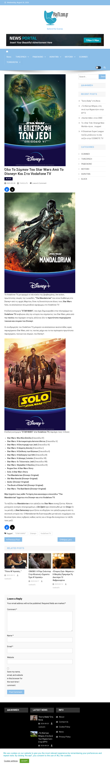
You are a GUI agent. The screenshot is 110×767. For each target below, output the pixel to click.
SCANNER (83, 57)
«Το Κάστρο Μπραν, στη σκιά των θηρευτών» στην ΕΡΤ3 (92, 109)
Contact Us (63, 722)
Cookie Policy (64, 727)
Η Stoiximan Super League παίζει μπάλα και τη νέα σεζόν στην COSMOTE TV (92, 134)
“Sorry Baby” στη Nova (90, 101)
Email (10, 646)
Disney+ (33, 533)
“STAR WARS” (20, 533)
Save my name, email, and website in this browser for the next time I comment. (15, 678)
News (9, 57)
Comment (12, 609)
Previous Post (14, 540)
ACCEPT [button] (24, 761)
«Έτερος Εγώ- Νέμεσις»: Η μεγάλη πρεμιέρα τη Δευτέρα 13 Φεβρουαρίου (63, 575)
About (61, 717)
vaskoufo (23, 183)
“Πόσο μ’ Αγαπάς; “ (13, 571)
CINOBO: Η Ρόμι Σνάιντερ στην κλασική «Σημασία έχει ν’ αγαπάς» (40, 574)
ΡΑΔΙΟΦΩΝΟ (38, 57)
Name (10, 636)
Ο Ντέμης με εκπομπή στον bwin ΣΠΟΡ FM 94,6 (67, 540)
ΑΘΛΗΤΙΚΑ (54, 57)
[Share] (7, 190)
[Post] (12, 190)
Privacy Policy (65, 737)
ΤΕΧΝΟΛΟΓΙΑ (12, 62)
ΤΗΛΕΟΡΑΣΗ (21, 57)
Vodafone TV (46, 533)
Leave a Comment (39, 183)
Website (10, 657)
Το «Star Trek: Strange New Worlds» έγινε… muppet (92, 124)
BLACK (8, 179)
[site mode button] (98, 67)
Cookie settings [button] (11, 761)
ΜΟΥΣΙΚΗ (69, 57)
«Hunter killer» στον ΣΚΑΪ (91, 118)
